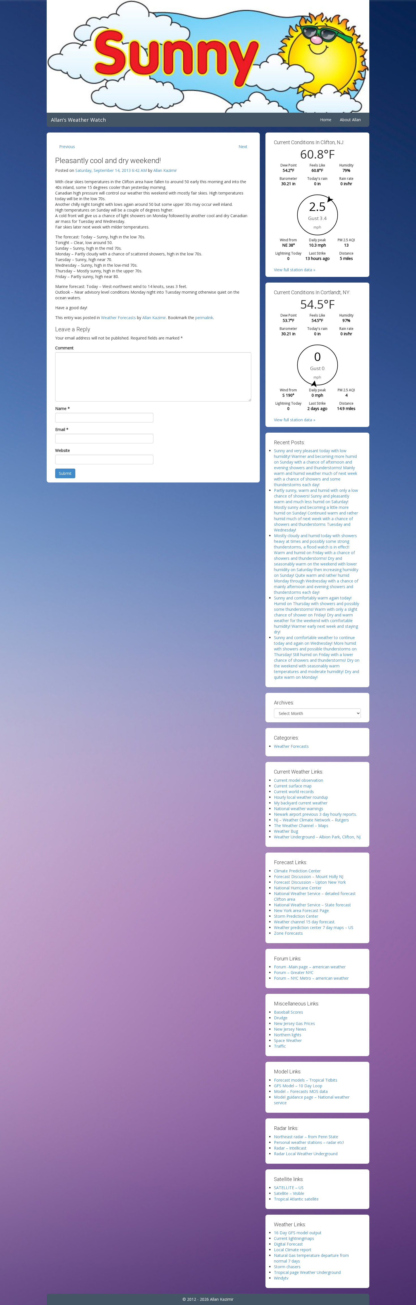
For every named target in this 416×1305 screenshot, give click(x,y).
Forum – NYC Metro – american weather (311, 978)
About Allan (350, 119)
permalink (204, 317)
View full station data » (294, 269)
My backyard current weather (300, 803)
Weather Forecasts (118, 317)
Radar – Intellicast (290, 1148)
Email (61, 429)
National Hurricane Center (297, 887)
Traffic (280, 1046)
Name (62, 408)
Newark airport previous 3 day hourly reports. (315, 814)
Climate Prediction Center (297, 870)
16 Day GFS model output (297, 1232)
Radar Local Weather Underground (306, 1153)
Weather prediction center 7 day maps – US (313, 927)
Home (325, 119)
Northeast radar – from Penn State (306, 1136)
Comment (64, 348)
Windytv (281, 1278)
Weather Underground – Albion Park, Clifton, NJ (317, 837)
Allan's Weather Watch (78, 119)
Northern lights (287, 1034)
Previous (67, 146)
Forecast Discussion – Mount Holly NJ (308, 876)
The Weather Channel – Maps (301, 825)
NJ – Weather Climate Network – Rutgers (311, 820)
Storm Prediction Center (296, 916)
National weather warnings (298, 808)
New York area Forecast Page (301, 910)
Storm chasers (287, 1266)
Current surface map (293, 786)
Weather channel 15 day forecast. (304, 921)
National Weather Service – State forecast (312, 904)
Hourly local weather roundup (301, 797)
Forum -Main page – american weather (310, 966)
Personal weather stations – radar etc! (309, 1142)
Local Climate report (292, 1249)
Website (62, 450)
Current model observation (298, 780)
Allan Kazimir (165, 170)
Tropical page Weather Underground (307, 1272)
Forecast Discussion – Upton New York (310, 882)
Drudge (281, 1017)
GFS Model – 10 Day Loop (298, 1085)
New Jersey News (290, 1029)
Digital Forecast (288, 1244)
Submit (65, 473)
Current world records (294, 791)
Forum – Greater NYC (294, 972)
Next (243, 146)
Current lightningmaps (294, 1238)
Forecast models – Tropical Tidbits (305, 1080)
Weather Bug (286, 831)
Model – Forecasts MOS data (301, 1091)
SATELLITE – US (289, 1187)
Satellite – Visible (289, 1193)
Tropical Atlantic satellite (296, 1199)
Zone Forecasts (288, 933)
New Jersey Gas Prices (294, 1023)
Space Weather (288, 1040)
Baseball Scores (288, 1012)
